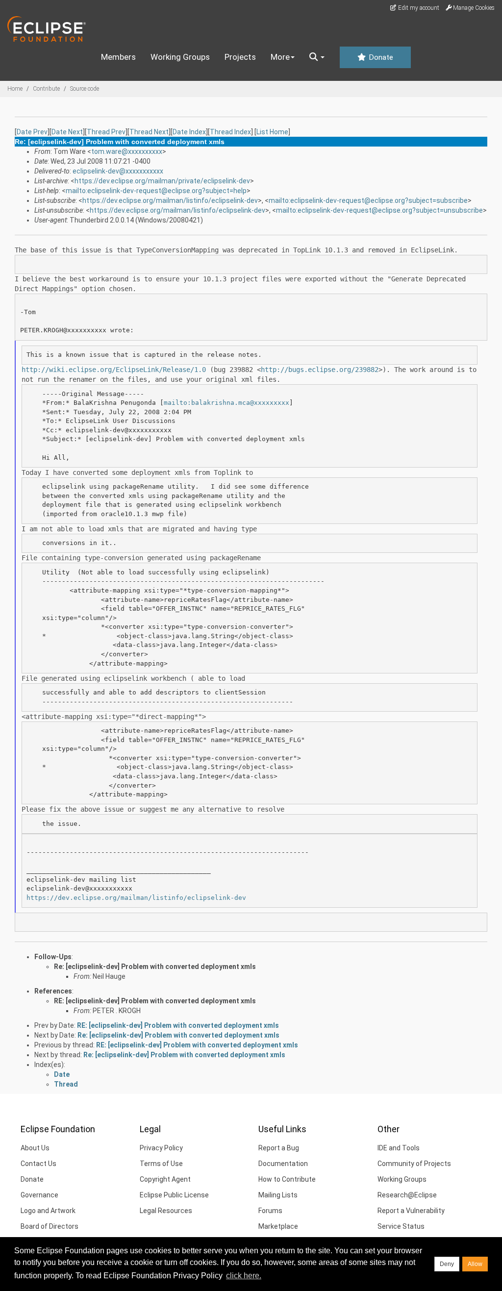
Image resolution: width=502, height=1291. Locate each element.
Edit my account (418, 7)
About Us (35, 1148)
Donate (380, 57)
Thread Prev (106, 132)
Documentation (283, 1163)
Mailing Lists (278, 1195)
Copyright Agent (165, 1179)
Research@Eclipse (407, 1195)
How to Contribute (287, 1179)
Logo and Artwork (48, 1211)
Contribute (46, 88)
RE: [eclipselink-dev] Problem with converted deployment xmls (155, 1001)
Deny (447, 1264)
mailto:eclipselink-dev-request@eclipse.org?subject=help (156, 191)
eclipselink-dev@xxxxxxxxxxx (118, 171)
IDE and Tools (398, 1148)
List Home (272, 132)
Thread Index (230, 132)
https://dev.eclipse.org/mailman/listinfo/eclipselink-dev (170, 200)
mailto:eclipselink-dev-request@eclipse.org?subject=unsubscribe (379, 210)
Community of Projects (414, 1163)
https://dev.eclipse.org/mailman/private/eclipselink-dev (162, 181)
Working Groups (180, 57)
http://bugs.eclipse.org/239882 (319, 369)
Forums (270, 1211)
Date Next (67, 132)
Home (15, 88)
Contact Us (38, 1163)
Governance (39, 1195)
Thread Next (149, 132)
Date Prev (32, 132)
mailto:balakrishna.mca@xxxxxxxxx (226, 402)
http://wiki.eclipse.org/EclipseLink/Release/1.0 (114, 369)
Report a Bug (278, 1148)
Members (118, 57)
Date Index (189, 132)
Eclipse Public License (174, 1195)
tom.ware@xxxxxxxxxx (126, 151)
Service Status (401, 1226)
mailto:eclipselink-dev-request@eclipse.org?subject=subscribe (368, 200)
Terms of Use (161, 1163)
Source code (84, 88)
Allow (475, 1264)
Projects (240, 57)
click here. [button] (243, 1275)
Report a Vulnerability (411, 1211)
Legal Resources (166, 1211)
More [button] (280, 57)
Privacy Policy (161, 1148)
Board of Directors (49, 1226)
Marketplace (278, 1226)
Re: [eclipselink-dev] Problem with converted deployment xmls (155, 966)
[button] (317, 57)
